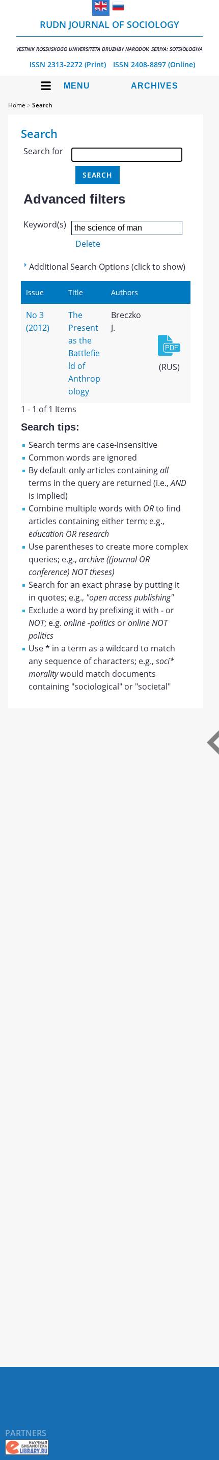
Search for (43, 151)
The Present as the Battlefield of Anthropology (84, 353)
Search (42, 105)
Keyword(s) (44, 224)
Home (16, 105)
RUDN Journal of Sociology (109, 35)
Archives (154, 85)
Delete (87, 243)
